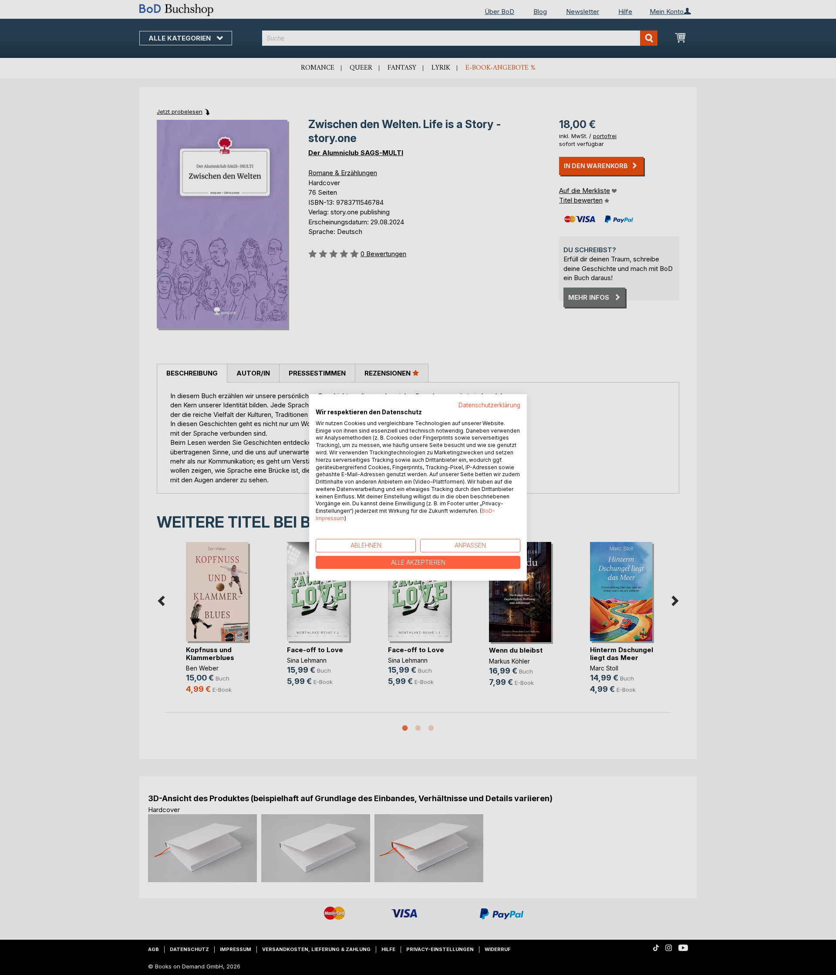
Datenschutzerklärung (489, 405)
